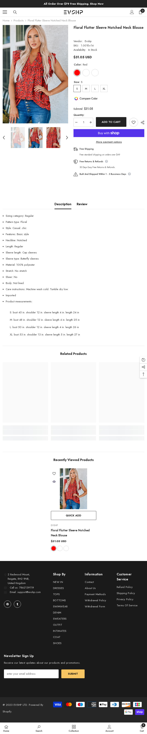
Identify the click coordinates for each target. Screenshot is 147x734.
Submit (73, 674)
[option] (35, 74)
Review (82, 204)
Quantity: (79, 115)
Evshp (88, 41)
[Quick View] (54, 481)
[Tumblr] (17, 604)
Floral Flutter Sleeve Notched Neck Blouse (70, 532)
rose (60, 548)
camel (66, 548)
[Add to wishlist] (133, 122)
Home (6, 20)
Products (19, 20)
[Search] (15, 12)
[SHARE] (141, 122)
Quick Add (73, 515)
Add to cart (111, 122)
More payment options (109, 142)
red (53, 548)
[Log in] (132, 12)
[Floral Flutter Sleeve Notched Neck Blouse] (73, 488)
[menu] (5, 12)
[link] (25, 432)
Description (62, 204)
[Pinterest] (7, 604)
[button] (3, 137)
